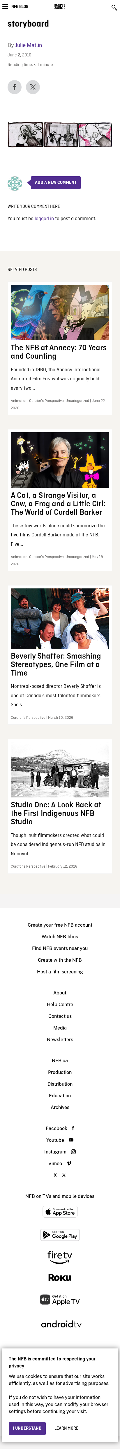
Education (60, 1096)
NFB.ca (60, 1060)
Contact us (60, 1016)
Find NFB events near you (60, 948)
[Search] (115, 8)
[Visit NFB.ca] (70, 6)
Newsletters (60, 1039)
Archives (60, 1107)
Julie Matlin (28, 45)
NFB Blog (19, 6)
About (59, 993)
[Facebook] (15, 87)
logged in (44, 219)
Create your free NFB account (60, 925)
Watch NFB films (60, 936)
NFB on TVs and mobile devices (59, 1196)
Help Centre (60, 1004)
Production (60, 1072)
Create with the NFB (60, 960)
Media (60, 1028)
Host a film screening (60, 972)
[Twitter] (33, 87)
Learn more (66, 1428)
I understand (27, 1428)
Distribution (60, 1084)
